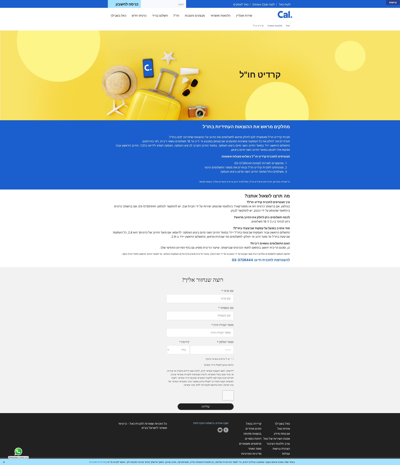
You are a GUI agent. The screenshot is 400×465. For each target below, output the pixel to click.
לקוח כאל (284, 4)
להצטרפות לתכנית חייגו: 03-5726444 (261, 260)
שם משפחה (226, 307)
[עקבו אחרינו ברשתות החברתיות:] (225, 429)
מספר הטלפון (225, 342)
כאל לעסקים (240, 4)
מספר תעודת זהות (222, 324)
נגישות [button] (393, 2)
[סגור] (4, 462)
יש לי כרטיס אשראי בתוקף (218, 359)
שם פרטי (227, 290)
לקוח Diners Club (263, 4)
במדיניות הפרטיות (98, 462)
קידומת (184, 342)
